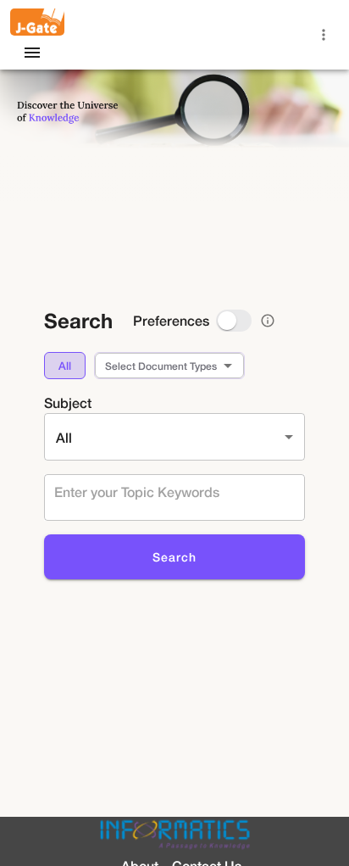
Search (174, 557)
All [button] (64, 437)
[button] (65, 365)
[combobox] (170, 491)
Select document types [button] (161, 366)
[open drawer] (32, 53)
